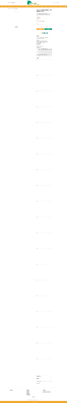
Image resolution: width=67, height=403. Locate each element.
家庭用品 (46, 6)
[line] (42, 33)
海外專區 (65, 6)
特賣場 (56, 6)
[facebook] (44, 33)
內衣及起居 (13, 8)
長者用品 (27, 6)
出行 (38, 6)
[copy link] (47, 33)
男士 (16, 6)
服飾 (41, 6)
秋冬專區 (9, 6)
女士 (13, 6)
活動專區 (60, 6)
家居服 (16, 8)
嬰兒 (22, 6)
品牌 (5, 6)
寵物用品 (34, 6)
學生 (30, 6)
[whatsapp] (45, 33)
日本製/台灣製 (51, 6)
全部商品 (9, 8)
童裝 (19, 6)
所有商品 (2, 6)
